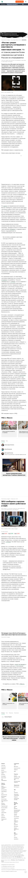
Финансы (3, 774)
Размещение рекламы (16, 799)
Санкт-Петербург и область (3, 787)
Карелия (3, 815)
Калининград (3, 799)
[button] (14, 35)
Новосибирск (4, 791)
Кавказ (2, 814)
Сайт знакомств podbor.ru (16, 820)
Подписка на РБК (16, 779)
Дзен (15, 771)
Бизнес (2, 770)
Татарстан (3, 809)
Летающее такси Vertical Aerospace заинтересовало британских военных (13, 633)
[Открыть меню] (26, 2)
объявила (12, 229)
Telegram (16, 769)
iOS (14, 835)
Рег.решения (16, 816)
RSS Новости (16, 786)
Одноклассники (17, 768)
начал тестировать (20, 664)
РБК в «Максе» (7, 418)
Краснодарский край (4, 801)
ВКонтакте (16, 766)
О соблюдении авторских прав (8, 866)
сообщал (12, 281)
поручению (22, 375)
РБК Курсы (16, 826)
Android (15, 837)
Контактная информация (16, 795)
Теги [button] (7, 440)
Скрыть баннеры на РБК (17, 776)
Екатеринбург (4, 789)
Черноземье (3, 812)
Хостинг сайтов (15, 814)
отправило (4, 280)
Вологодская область (3, 797)
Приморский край (3, 819)
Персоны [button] (11, 712)
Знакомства (16, 818)
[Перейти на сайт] (14, 35)
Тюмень (2, 810)
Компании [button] (16, 712)
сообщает (8, 541)
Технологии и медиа (5, 39)
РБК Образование (4, 780)
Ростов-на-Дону (4, 807)
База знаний (3, 777)
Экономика (3, 766)
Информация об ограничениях (7, 864)
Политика (3, 765)
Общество (3, 768)
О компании (16, 792)
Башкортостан (4, 794)
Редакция (16, 796)
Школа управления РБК (16, 829)
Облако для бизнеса (15, 807)
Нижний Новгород (3, 804)
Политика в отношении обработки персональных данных (13, 869)
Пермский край (4, 806)
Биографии (3, 776)
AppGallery (16, 838)
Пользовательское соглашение (7, 867)
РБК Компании (16, 824)
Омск (2, 793)
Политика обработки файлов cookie (9, 871)
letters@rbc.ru (19, 856)
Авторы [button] (3, 440)
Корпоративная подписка (17, 782)
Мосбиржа (13, 859)
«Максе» (22, 684)
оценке (5, 206)
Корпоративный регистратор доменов (16, 811)
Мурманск (3, 817)
